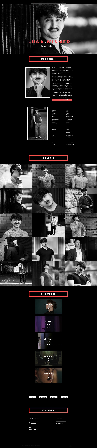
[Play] (30, 397)
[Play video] (48, 308)
